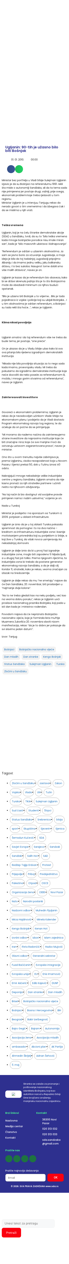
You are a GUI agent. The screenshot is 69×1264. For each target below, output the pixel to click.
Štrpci (47, 810)
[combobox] (28, 1223)
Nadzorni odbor (21, 910)
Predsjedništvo (49, 874)
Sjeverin (45, 828)
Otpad (32, 883)
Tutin (49, 792)
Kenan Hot (41, 928)
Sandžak (17, 856)
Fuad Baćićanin (21, 965)
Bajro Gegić (19, 1028)
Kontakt (10, 1137)
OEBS (42, 892)
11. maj (15, 1065)
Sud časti (17, 810)
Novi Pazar (57, 892)
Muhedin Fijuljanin (46, 910)
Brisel (15, 1001)
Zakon (58, 783)
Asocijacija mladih (48, 1037)
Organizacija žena (23, 892)
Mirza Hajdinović (21, 919)
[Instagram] (16, 1158)
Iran (14, 947)
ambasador (19, 1046)
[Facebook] (8, 1158)
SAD (45, 856)
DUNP (55, 983)
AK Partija (57, 1046)
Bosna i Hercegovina (39, 1010)
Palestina (17, 883)
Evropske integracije (48, 965)
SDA (41, 838)
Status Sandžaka (14, 664)
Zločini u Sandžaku (15, 671)
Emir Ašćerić (19, 983)
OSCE (45, 883)
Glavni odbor (19, 956)
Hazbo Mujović (54, 947)
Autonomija (52, 1028)
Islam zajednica (53, 937)
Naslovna (11, 1120)
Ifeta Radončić (31, 947)
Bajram (35, 1028)
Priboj (31, 874)
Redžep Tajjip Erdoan (24, 865)
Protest (46, 865)
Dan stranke (30, 657)
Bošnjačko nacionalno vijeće (36, 649)
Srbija (59, 819)
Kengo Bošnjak (52, 657)
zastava (44, 783)
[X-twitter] (32, 1158)
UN (38, 792)
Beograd (17, 1019)
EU (35, 974)
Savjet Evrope (20, 847)
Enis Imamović (52, 974)
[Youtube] (24, 1158)
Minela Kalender (46, 919)
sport (15, 828)
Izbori (36, 937)
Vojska (16, 792)
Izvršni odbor (19, 937)
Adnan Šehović (45, 1056)
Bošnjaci (9, 649)
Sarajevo (39, 847)
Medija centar (14, 1126)
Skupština (29, 828)
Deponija (17, 992)
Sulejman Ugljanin (40, 664)
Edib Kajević (39, 983)
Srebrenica (44, 819)
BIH (59, 1010)
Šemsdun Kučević (23, 838)
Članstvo (11, 1132)
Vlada (28, 792)
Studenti (33, 810)
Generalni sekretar (44, 956)
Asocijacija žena (21, 1037)
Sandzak (55, 847)
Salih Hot (32, 856)
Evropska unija (20, 974)
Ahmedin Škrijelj (21, 1056)
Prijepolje (17, 874)
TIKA (27, 801)
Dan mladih (11, 657)
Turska (60, 664)
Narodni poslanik (33, 901)
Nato (15, 901)
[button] (11, 169)
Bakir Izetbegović (37, 1019)
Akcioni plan (38, 1046)
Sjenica (60, 828)
